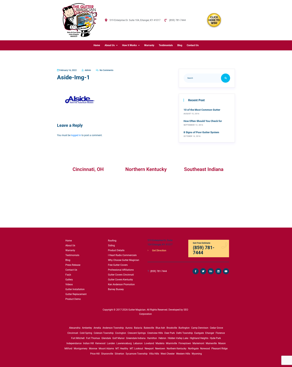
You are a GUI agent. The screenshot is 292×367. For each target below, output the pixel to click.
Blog (179, 45)
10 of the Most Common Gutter (202, 109)
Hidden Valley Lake (178, 338)
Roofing (112, 240)
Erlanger (209, 333)
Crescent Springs (137, 333)
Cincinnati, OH (88, 169)
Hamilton (152, 338)
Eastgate (199, 333)
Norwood (205, 348)
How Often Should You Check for (203, 121)
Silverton (119, 353)
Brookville (172, 327)
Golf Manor (118, 338)
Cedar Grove (216, 327)
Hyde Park (215, 338)
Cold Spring (86, 333)
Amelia (97, 327)
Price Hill (95, 353)
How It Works (129, 45)
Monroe (93, 348)
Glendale (106, 338)
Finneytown (185, 343)
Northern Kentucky (176, 348)
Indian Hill (88, 343)
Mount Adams (106, 348)
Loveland (149, 343)
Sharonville (107, 353)
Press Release (72, 264)
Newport (149, 348)
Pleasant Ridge (219, 348)
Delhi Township (184, 333)
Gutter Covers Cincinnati (121, 274)
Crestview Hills (155, 333)
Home (97, 45)
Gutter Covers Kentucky (120, 279)
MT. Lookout (136, 348)
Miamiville (171, 343)
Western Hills (183, 353)
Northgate (193, 348)
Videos (69, 284)
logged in (76, 135)
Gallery (69, 279)
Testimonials (166, 45)
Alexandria (74, 327)
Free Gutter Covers (118, 264)
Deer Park (169, 333)
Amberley (87, 327)
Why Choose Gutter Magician (123, 260)
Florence (220, 333)
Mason (222, 343)
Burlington (184, 327)
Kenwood (100, 343)
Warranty (149, 45)
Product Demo (73, 299)
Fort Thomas (93, 338)
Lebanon (138, 343)
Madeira (160, 343)
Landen (111, 343)
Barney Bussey (116, 289)
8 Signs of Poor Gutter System (201, 132)
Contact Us (193, 45)
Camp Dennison (199, 327)
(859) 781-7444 (157, 271)
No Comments (106, 70)
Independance (74, 343)
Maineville (211, 343)
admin (87, 70)
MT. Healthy (121, 348)
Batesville (149, 327)
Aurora (128, 327)
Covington (120, 333)
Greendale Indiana (136, 338)
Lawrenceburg (124, 343)
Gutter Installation (75, 289)
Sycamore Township (137, 353)
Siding (111, 245)
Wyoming (197, 353)
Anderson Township (113, 327)
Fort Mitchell (78, 338)
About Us (110, 45)
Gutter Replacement (76, 294)
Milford (68, 348)
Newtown (160, 348)
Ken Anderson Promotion (121, 284)
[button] (111, 45)
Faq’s (68, 274)
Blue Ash (160, 327)
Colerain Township (104, 333)
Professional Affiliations (121, 269)
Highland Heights (199, 338)
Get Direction (158, 250)
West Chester (168, 353)
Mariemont (198, 343)
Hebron (162, 338)
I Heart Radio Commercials (122, 255)
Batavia (138, 327)
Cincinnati (72, 333)
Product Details (116, 250)
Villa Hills (154, 353)
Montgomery (80, 348)
